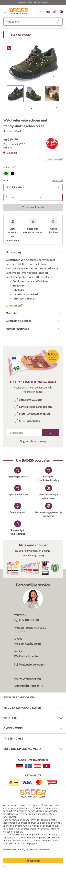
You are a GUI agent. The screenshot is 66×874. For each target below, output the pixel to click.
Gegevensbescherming (33, 441)
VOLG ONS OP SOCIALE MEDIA (22, 748)
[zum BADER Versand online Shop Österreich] (37, 766)
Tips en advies (13, 738)
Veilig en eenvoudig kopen (22, 707)
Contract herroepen (27, 686)
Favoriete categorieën (19, 697)
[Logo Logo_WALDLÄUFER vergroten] (54, 159)
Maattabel (57, 180)
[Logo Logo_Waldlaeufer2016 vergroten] (14, 305)
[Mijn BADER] (40, 11)
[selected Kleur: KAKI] (6, 173)
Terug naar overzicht (20, 34)
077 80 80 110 (29, 620)
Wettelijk (10, 718)
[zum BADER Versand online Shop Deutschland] (19, 766)
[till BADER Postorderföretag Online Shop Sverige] (28, 766)
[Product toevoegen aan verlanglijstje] (41, 197)
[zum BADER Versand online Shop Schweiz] (46, 766)
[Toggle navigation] (5, 11)
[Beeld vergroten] (52, 75)
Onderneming (13, 728)
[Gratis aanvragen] (50, 432)
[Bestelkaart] (54, 11)
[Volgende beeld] (56, 108)
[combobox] (33, 22)
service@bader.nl (30, 643)
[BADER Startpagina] (18, 11)
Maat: (6, 180)
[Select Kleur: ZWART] (12, 173)
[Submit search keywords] (58, 22)
